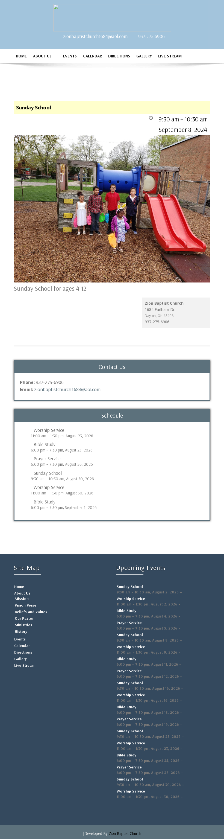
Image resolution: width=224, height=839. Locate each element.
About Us (42, 56)
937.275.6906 (151, 36)
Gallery (144, 56)
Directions (119, 56)
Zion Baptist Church (125, 833)
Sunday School (48, 473)
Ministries (23, 624)
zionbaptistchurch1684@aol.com (95, 36)
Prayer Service (47, 458)
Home (21, 56)
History (21, 631)
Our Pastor (24, 618)
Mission (22, 598)
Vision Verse (25, 605)
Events (70, 56)
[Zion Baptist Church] (112, 16)
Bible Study (44, 444)
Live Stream (170, 56)
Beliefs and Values (31, 611)
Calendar (92, 56)
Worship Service (49, 430)
